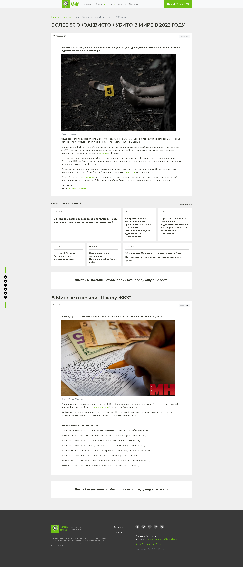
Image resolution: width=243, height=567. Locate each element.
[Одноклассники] (5, 277)
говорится (129, 172)
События (122, 4)
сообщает (104, 153)
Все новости (186, 204)
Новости (87, 4)
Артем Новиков (77, 188)
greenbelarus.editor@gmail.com (161, 539)
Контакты (118, 527)
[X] (5, 285)
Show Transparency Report (149, 544)
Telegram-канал (99, 407)
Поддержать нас (178, 4)
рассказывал (88, 177)
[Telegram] (5, 281)
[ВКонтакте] (5, 293)
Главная (55, 17)
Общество (184, 36)
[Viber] (5, 289)
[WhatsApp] (6, 297)
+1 (74, 185)
